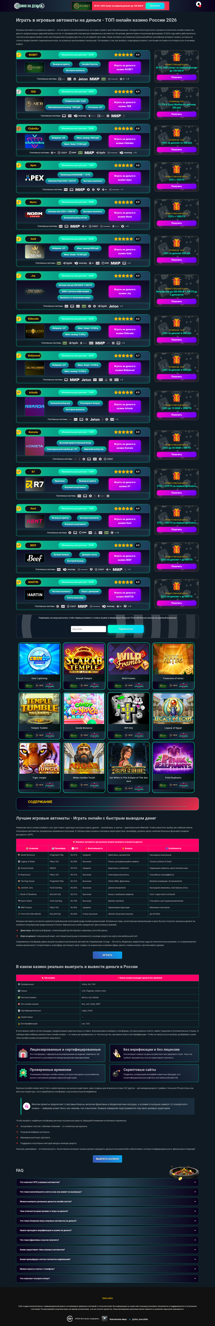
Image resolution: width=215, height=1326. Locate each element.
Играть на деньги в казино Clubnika (124, 141)
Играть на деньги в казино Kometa (124, 446)
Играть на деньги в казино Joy (124, 291)
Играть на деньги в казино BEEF (124, 558)
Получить (155, 5)
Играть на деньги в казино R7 (124, 484)
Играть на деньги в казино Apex (124, 178)
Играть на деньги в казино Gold (124, 251)
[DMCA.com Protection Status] (105, 1319)
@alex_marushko (140, 1319)
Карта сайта (107, 1298)
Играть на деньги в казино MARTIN (124, 594)
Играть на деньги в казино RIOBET (124, 67)
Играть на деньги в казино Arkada (124, 406)
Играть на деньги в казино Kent (124, 521)
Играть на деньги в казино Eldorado (124, 331)
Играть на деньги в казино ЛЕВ (124, 104)
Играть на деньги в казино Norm (124, 214)
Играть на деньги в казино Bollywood (124, 368)
